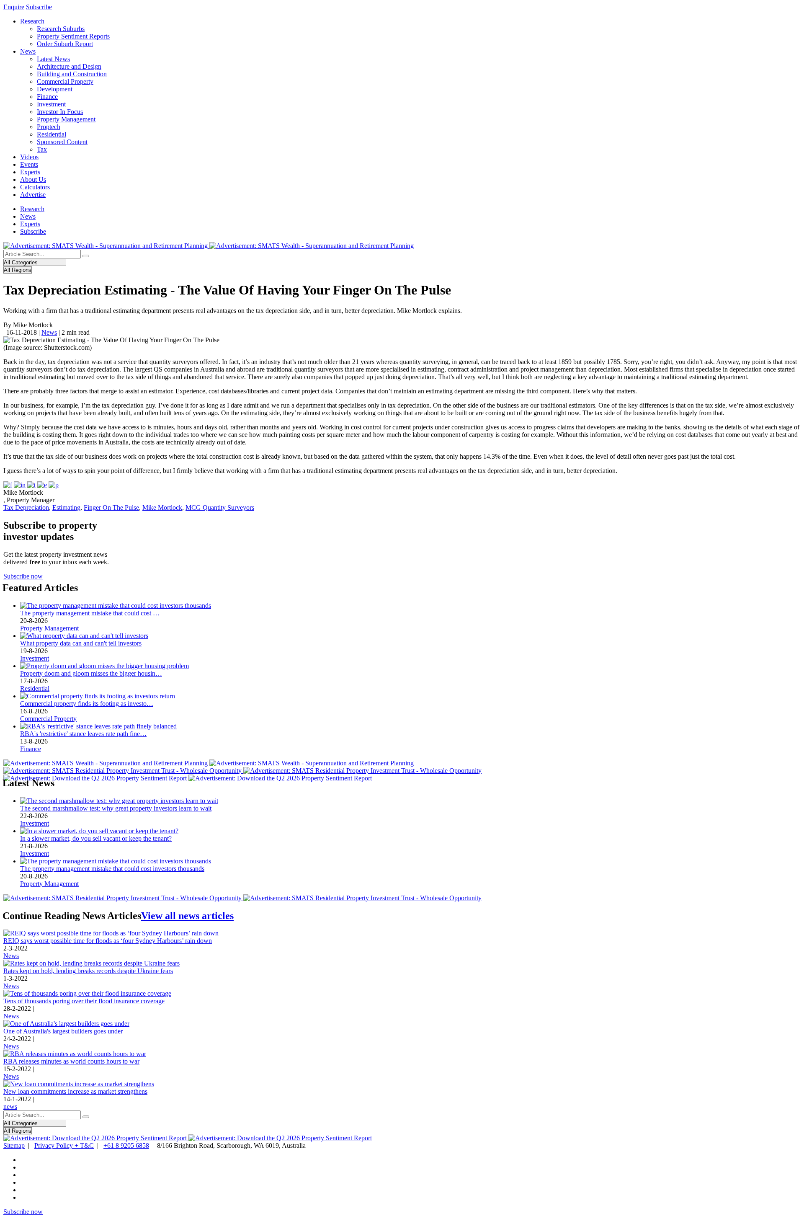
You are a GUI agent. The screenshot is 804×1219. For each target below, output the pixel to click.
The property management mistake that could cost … (90, 613)
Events (29, 164)
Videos (29, 156)
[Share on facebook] (7, 484)
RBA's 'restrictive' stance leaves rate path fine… (83, 733)
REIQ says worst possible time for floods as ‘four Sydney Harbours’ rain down (107, 940)
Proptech (48, 126)
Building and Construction (72, 73)
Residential (51, 134)
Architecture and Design (69, 66)
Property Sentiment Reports (73, 36)
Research (32, 21)
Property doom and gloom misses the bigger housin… (91, 673)
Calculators (35, 187)
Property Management (66, 119)
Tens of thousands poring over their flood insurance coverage (84, 1001)
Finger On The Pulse (111, 507)
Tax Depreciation (26, 507)
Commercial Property (65, 81)
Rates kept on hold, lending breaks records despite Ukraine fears (88, 970)
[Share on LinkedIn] (20, 484)
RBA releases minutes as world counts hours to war (71, 1061)
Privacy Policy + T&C (64, 1145)
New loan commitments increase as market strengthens (75, 1091)
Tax (42, 149)
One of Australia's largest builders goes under (63, 1031)
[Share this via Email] (42, 484)
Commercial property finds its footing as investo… (86, 703)
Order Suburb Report (65, 43)
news (10, 1106)
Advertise (33, 194)
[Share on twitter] (31, 484)
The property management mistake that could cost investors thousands (112, 868)
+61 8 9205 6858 (126, 1145)
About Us (33, 179)
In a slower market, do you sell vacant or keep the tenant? (96, 838)
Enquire (13, 6)
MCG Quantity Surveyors (220, 507)
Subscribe (39, 6)
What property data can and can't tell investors (81, 643)
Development (54, 89)
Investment (51, 104)
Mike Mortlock (162, 507)
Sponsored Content (62, 141)
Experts (30, 172)
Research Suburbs (61, 28)
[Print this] (54, 484)
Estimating (66, 507)
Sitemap (14, 1145)
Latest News (53, 58)
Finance (47, 96)
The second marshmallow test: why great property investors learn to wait (115, 808)
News (28, 51)
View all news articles (187, 915)
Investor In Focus (60, 111)
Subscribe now (23, 576)
